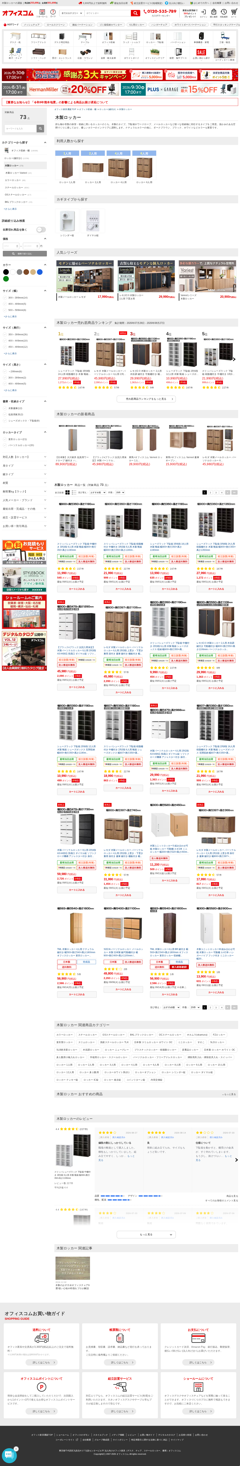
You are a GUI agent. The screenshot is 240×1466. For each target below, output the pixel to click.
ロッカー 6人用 (151, 1065)
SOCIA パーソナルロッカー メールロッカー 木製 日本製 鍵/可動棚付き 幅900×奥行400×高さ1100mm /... (123, 952)
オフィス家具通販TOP (42, 1435)
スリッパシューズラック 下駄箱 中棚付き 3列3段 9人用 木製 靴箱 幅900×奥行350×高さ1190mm (77, 547)
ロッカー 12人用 (65, 1072)
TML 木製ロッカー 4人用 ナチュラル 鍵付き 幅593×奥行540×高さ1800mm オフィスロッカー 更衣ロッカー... (76, 952)
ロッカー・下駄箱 (155, 42)
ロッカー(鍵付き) (16, 158)
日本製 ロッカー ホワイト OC (219, 1049)
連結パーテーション (82, 24)
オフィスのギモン (81, 1435)
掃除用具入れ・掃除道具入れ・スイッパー (210, 1057)
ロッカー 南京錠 (112, 1080)
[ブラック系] (6, 272)
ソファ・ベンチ (38, 58)
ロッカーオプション (145, 1072)
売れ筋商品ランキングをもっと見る (146, 398)
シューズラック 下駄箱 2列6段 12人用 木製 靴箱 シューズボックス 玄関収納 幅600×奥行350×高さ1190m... (76, 749)
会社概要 (216, 3)
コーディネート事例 (224, 60)
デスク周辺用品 (61, 42)
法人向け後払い (176, 3)
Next (234, 359)
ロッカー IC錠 (91, 1080)
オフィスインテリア (155, 58)
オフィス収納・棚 (24, 150)
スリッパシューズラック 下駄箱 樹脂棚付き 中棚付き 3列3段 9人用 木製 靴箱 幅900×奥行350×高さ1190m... (123, 547)
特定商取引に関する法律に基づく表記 (149, 1440)
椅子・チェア (15, 58)
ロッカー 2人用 (86, 1065)
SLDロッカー (217, 1042)
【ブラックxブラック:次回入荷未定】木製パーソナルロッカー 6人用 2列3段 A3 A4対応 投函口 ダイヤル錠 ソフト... (76, 650)
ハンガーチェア (159, 24)
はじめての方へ (201, 3)
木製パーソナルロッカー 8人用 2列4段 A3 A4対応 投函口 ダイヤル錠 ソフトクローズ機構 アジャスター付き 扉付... (76, 853)
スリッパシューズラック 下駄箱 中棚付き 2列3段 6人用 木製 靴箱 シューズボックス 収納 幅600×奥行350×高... (169, 646)
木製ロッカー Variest (18, 173)
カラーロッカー (64, 1034)
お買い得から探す (201, 58)
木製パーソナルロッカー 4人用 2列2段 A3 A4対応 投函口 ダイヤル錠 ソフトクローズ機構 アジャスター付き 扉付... (169, 753)
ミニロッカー (185, 1042)
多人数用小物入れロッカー (70, 1057)
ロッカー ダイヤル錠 (202, 1072)
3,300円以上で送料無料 (95, 3)
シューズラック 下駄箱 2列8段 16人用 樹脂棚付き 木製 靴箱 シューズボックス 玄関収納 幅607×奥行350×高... (215, 749)
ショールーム (62, 1435)
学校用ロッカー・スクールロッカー (109, 1057)
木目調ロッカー (91, 1049)
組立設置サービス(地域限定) (148, 3)
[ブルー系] (40, 272)
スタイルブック (100, 1435)
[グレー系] (19, 272)
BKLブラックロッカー (141, 1034)
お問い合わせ (231, 3)
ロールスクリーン (56, 24)
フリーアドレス (38, 42)
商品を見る (232, 1196)
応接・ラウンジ (85, 58)
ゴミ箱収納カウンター (111, 24)
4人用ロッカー (136, 24)
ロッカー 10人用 (216, 1065)
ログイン (203, 17)
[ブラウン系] (26, 272)
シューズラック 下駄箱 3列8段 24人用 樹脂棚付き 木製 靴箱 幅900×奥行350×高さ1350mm (216, 547)
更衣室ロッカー (64, 1042)
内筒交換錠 (156, 1080)
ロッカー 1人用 (64, 1065)
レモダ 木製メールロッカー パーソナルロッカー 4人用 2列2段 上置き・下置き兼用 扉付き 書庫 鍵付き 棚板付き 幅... (123, 853)
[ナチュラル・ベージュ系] (33, 272)
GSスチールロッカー (114, 1034)
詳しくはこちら (41, 1362)
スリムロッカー (86, 1042)
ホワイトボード (131, 58)
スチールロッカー (87, 1034)
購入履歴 (214, 17)
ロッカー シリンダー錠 (174, 1072)
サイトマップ (177, 1440)
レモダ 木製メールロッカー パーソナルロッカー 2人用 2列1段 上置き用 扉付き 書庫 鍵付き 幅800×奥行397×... (216, 853)
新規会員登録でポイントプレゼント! (190, 13)
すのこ (201, 1042)
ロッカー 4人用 (129, 1065)
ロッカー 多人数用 (89, 1072)
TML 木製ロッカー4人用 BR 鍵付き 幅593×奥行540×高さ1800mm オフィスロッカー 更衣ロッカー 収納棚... (169, 952)
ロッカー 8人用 (173, 1065)
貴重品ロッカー (190, 1049)
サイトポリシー (120, 1440)
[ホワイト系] (13, 272)
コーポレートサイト (65, 1440)
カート (234, 17)
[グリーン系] (6, 279)
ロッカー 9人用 (194, 1065)
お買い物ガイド (147, 1435)
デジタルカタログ (166, 1435)
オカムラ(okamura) (197, 1034)
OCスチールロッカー (170, 1034)
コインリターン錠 (136, 1080)
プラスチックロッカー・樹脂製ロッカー (155, 1049)
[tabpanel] (146, 284)
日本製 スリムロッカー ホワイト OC (153, 1042)
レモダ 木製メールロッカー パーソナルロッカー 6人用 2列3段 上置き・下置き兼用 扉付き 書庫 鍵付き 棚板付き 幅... (123, 650)
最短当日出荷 (121, 3)
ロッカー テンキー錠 (67, 1080)
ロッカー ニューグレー (117, 1049)
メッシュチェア (32, 24)
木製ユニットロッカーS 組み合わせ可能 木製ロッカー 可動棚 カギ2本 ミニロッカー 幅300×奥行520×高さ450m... (169, 848)
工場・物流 (224, 42)
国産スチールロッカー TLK (114, 1042)
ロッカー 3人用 (108, 1065)
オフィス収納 (108, 42)
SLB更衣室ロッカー (66, 1049)
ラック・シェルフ (131, 42)
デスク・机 (15, 42)
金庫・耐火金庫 (108, 58)
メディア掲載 (118, 1435)
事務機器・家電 (201, 42)
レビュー (132, 1435)
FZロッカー (219, 1034)
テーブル (85, 42)
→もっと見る (229, 1094)
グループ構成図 (101, 1440)
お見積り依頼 (185, 1435)
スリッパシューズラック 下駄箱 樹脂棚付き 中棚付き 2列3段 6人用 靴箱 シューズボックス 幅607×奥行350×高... (123, 749)
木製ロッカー (14, 165)
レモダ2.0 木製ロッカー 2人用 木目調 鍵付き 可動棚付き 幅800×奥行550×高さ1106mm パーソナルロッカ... (215, 646)
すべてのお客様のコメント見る (221, 1200)
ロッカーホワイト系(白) (117, 1072)
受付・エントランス (61, 58)
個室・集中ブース (178, 58)
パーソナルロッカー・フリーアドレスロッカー (157, 1057)
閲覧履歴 (224, 17)
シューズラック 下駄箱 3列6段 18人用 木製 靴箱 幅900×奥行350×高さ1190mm (169, 547)
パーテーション (178, 42)
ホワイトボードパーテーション (190, 24)
